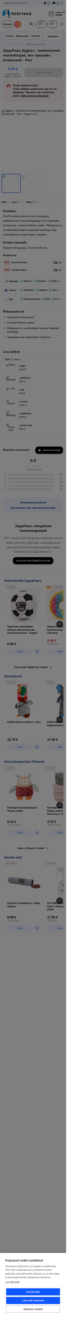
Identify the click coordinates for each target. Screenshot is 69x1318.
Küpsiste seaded (33, 1309)
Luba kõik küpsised (33, 1300)
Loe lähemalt (12, 1281)
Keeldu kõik (33, 1292)
